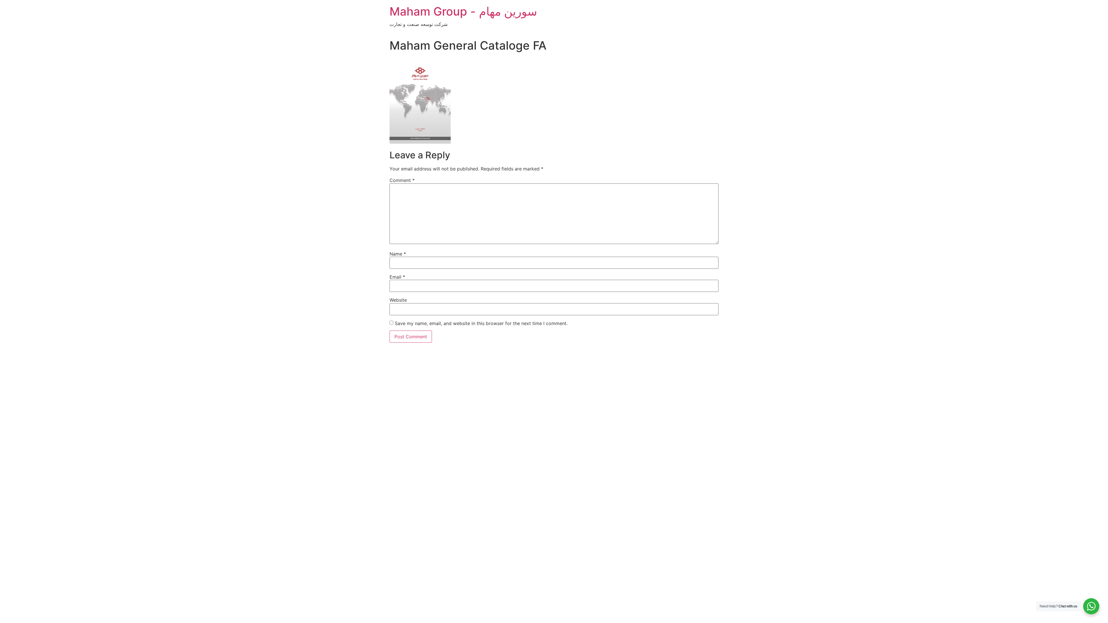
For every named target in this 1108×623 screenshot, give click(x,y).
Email (397, 277)
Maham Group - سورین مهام (463, 11)
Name (398, 254)
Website (398, 300)
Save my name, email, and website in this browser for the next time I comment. (481, 323)
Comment (402, 180)
